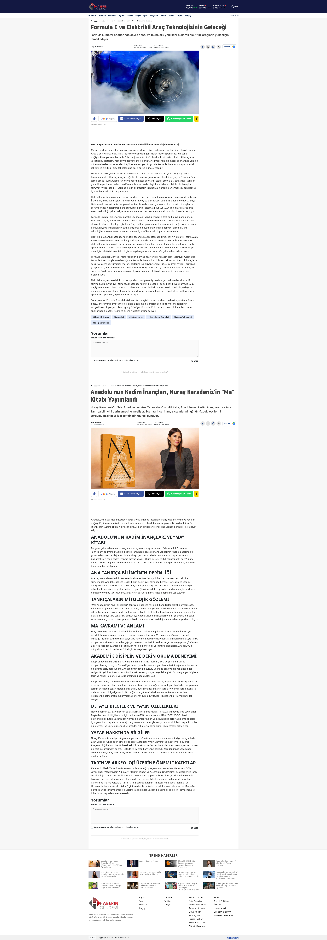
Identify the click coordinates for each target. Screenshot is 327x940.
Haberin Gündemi (99, 21)
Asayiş (188, 15)
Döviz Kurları (195, 911)
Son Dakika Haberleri (224, 915)
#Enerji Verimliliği (101, 323)
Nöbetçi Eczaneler (197, 926)
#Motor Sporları (136, 317)
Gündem (92, 15)
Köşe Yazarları (196, 897)
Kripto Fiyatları (196, 919)
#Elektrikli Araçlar (101, 317)
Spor (145, 15)
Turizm (163, 15)
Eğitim (122, 15)
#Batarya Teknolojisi (183, 317)
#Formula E (119, 317)
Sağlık (138, 15)
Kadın (171, 15)
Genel (112, 386)
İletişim (217, 904)
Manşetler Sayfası (197, 904)
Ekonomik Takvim (197, 922)
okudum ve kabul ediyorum (116, 360)
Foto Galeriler (195, 901)
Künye (217, 897)
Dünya (130, 15)
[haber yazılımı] (232, 937)
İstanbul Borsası (197, 908)
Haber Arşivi (220, 908)
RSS (93, 937)
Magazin (154, 15)
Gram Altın (219, 5)
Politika (102, 15)
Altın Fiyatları (195, 915)
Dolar (190, 5)
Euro (202, 5)
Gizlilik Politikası (221, 901)
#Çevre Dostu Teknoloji (158, 317)
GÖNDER (194, 361)
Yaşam (179, 15)
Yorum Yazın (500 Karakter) (103, 338)
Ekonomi (112, 15)
